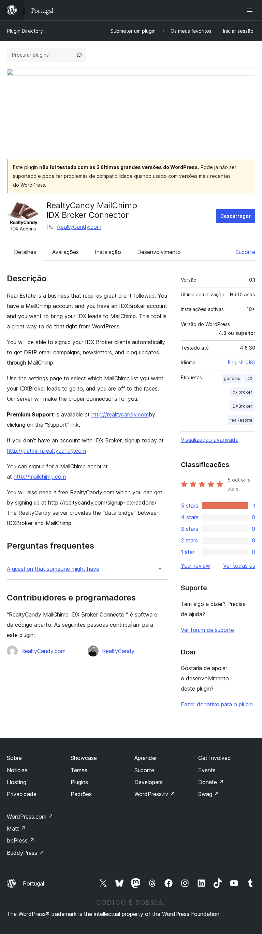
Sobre (14, 757)
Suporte (245, 252)
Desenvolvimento (159, 252)
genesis (232, 378)
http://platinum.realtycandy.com (46, 450)
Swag (208, 794)
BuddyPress (25, 852)
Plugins (79, 782)
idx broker (242, 392)
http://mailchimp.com (40, 476)
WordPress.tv (154, 794)
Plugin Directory (25, 31)
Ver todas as (239, 565)
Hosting (16, 782)
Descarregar (235, 216)
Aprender (145, 757)
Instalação (108, 252)
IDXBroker (242, 406)
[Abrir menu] (251, 10)
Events (207, 770)
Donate (211, 782)
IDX (249, 378)
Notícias (17, 770)
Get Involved (214, 757)
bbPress (20, 840)
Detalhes (25, 252)
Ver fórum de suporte (207, 629)
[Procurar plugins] (79, 55)
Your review (195, 565)
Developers (148, 782)
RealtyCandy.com (79, 226)
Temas (79, 770)
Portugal (33, 883)
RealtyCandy (118, 651)
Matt (16, 828)
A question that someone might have (53, 569)
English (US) (241, 362)
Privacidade (22, 794)
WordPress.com (30, 816)
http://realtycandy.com (120, 414)
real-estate (241, 420)
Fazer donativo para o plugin (217, 704)
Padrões (81, 794)
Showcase (84, 757)
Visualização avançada (209, 439)
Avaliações (65, 252)
